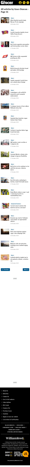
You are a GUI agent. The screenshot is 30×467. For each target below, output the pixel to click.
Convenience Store (8, 427)
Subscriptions (7, 402)
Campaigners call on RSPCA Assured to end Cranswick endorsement (18, 94)
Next (26, 269)
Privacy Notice (12, 447)
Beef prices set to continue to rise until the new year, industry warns (19, 168)
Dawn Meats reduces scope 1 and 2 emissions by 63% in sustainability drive (19, 193)
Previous (6, 269)
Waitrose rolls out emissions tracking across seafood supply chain (19, 245)
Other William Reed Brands (15, 432)
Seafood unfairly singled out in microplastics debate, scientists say (19, 259)
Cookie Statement (20, 447)
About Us (5, 390)
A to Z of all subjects (8, 399)
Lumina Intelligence (14, 429)
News (12, 18)
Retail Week (20, 425)
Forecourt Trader (20, 427)
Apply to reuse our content (10, 416)
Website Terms (5, 447)
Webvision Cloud (19, 460)
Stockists (5, 414)
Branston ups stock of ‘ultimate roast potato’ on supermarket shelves (19, 219)
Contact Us (6, 396)
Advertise (5, 393)
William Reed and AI (18, 449)
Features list (6, 408)
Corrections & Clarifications (11, 419)
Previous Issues (7, 411)
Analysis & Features (16, 203)
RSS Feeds (6, 405)
